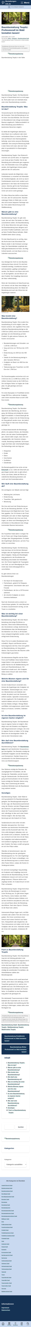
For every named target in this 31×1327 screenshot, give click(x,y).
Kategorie (14, 38)
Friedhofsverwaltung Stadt (8, 1235)
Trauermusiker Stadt (7, 1283)
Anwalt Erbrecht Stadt (7, 1185)
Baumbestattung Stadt (23, 38)
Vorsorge (9, 1324)
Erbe (22, 1324)
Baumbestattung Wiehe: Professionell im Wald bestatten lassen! (16, 1049)
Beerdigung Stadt (6, 1194)
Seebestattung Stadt (7, 1260)
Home (3, 1324)
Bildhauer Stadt (5, 1219)
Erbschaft (5, 470)
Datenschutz (6, 1310)
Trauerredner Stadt (6, 1285)
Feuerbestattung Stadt (7, 1227)
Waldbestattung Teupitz (15, 1027)
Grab (3, 1241)
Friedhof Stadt (5, 1230)
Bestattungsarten (6, 1207)
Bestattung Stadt (6, 1205)
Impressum (5, 1308)
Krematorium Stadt (6, 1252)
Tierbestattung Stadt (7, 1269)
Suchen (21, 1127)
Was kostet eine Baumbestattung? (14, 1073)
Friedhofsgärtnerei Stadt (8, 1233)
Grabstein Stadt (5, 1244)
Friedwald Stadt (5, 1238)
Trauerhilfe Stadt (6, 1280)
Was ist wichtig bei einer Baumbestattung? (16, 1083)
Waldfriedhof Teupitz (9, 1029)
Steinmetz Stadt (5, 1263)
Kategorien (7, 1159)
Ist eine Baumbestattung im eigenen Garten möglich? (16, 1096)
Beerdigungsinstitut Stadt (8, 1196)
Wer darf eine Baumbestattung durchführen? (13, 1103)
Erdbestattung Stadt (6, 1224)
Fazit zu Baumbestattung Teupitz (17, 1111)
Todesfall (4, 1272)
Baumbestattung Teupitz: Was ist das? (16, 1064)
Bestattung (15, 1324)
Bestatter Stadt (5, 1199)
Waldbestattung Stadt (7, 1291)
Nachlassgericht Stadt (7, 1255)
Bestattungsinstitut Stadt (8, 1210)
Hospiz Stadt (5, 1246)
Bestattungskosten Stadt (8, 1213)
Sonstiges (11, 1108)
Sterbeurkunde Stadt (7, 1266)
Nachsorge (4, 1258)
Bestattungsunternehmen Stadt (9, 1216)
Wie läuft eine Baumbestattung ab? (15, 1078)
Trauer (3, 1274)
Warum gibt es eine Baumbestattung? (14, 1069)
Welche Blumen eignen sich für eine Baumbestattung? (15, 1089)
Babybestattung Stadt (7, 1188)
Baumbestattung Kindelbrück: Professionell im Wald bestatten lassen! (15, 1038)
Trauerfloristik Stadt (6, 1277)
